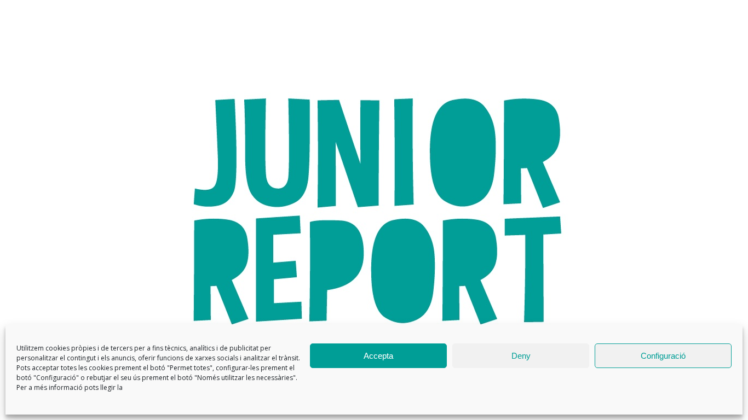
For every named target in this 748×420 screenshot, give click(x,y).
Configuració (663, 355)
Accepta (378, 355)
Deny (521, 355)
